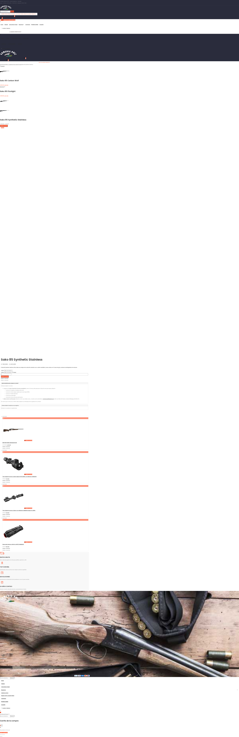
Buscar (12, 11)
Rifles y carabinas (9, 64)
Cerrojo (19, 64)
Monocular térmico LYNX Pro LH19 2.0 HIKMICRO (13, 544)
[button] (4, 378)
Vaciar (15, 372)
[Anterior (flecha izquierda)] (0, 736)
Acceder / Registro (6, 28)
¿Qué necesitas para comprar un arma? (10, 383)
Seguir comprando (4, 732)
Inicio (1, 64)
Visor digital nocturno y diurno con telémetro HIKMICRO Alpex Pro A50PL (19, 510)
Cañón (2, 370)
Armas (4, 64)
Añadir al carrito (3, 125)
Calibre (2, 372)
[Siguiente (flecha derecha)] (1, 736)
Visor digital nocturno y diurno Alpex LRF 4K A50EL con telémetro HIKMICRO (20, 476)
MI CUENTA (2, 4)
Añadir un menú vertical (9, 20)
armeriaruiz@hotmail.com (48, 398)
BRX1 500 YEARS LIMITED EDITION (10, 442)
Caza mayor (15, 64)
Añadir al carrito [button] (28, 440)
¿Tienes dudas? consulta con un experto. (10, 405)
